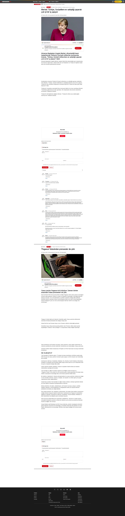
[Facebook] (55, 489)
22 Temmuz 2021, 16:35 (53, 189)
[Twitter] (58, 489)
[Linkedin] (64, 489)
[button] (50, 7)
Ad (42, 160)
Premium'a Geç (119, 1)
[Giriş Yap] (123, 2)
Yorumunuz (47, 151)
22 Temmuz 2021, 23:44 (54, 181)
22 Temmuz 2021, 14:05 (52, 235)
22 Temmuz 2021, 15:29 (54, 198)
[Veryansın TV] (6, 1)
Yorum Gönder (45, 167)
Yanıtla (46, 178)
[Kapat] (82, 46)
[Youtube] (67, 489)
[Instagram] (61, 489)
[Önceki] (41, 4)
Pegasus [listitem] (43, 441)
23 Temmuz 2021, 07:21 (53, 173)
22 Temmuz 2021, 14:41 (51, 223)
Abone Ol (62, 434)
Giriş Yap (51, 167)
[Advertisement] (62, 73)
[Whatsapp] (70, 489)
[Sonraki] (42, 4)
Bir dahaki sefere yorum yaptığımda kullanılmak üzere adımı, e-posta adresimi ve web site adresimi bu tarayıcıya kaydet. (60, 164)
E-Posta (64, 160)
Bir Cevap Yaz (45, 147)
